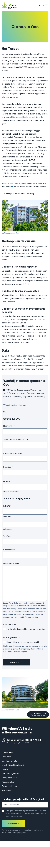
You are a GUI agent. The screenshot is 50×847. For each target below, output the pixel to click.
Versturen (14, 662)
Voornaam (7, 516)
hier (11, 186)
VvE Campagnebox (10, 773)
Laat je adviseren (9, 778)
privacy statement (31, 813)
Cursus (5, 769)
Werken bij (6, 790)
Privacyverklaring (9, 786)
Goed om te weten (10, 761)
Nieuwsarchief (8, 782)
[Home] (9, 5)
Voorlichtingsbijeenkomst (13, 765)
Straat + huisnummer (11, 491)
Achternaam (7, 529)
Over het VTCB (8, 757)
